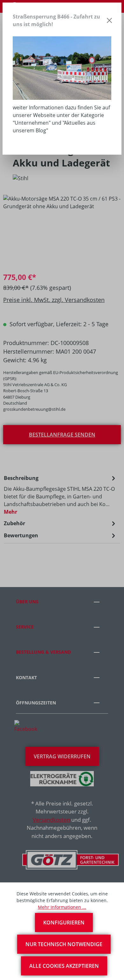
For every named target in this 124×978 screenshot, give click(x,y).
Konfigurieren (64, 922)
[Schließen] (109, 20)
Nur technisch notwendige (63, 944)
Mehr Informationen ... (62, 907)
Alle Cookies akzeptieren (64, 965)
